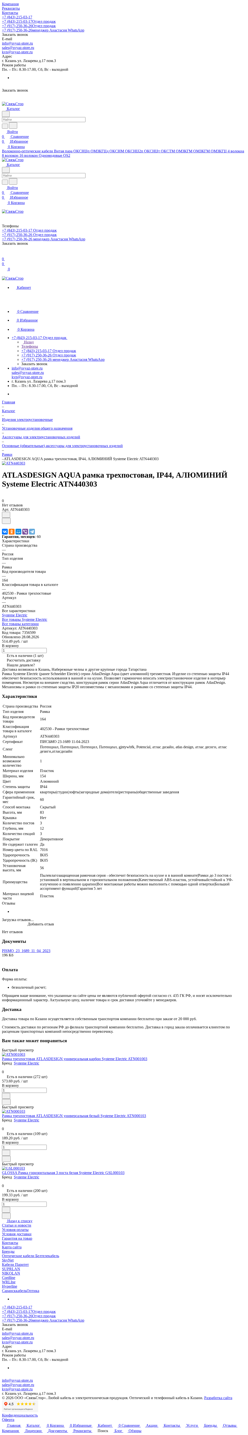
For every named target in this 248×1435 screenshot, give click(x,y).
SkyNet (8, 1260)
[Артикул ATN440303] (13, 463)
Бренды (8, 1251)
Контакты (10, 1243)
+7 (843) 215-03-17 (17, 17)
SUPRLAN (11, 1269)
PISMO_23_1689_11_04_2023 (26, 951)
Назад (28, 342)
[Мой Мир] (18, 532)
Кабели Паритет (15, 1264)
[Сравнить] (6, 521)
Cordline (8, 1278)
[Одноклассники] (12, 532)
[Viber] (25, 532)
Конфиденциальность (20, 1415)
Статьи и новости (16, 1225)
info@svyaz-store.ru (17, 43)
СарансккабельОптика (20, 1291)
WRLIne (9, 1282)
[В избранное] (6, 515)
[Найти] (13, 125)
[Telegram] (32, 532)
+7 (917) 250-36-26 (29, 26)
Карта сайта (12, 1247)
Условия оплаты (15, 1230)
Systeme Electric (14, 615)
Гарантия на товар (17, 1238)
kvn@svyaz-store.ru (17, 52)
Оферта (8, 1420)
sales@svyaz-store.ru (18, 48)
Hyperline (9, 1286)
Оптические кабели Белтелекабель (30, 1256)
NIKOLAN (11, 1273)
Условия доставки (16, 1234)
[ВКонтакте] (5, 532)
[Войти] (4, 254)
